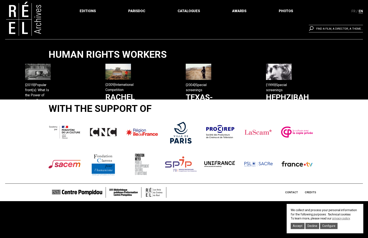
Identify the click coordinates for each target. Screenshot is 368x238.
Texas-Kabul (199, 102)
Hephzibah (287, 97)
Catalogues (189, 11)
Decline (312, 226)
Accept (297, 226)
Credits (310, 192)
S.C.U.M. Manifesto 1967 (47, 117)
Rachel (120, 97)
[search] (336, 28)
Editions (88, 11)
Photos (286, 11)
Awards (239, 11)
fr (353, 11)
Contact (291, 192)
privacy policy (341, 218)
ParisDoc (136, 11)
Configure (328, 226)
